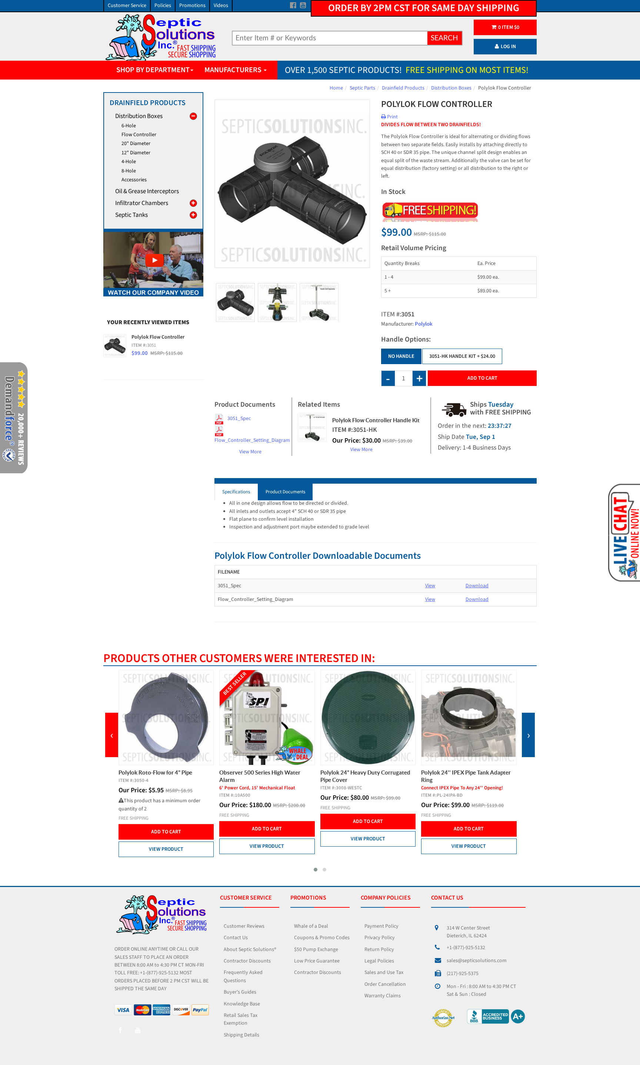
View (430, 585)
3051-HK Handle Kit (462, 356)
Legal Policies (379, 961)
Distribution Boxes (451, 88)
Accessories (134, 180)
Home (336, 88)
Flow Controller (138, 134)
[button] (315, 869)
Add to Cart (482, 378)
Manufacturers (233, 70)
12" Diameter (135, 153)
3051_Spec (239, 418)
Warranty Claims (382, 996)
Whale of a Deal (311, 926)
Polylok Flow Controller (157, 337)
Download (477, 585)
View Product (166, 849)
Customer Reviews (244, 926)
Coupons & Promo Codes (322, 937)
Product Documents (285, 491)
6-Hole (128, 126)
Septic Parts (362, 88)
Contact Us (236, 937)
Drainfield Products (403, 88)
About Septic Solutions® (250, 949)
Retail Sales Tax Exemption (240, 1019)
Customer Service (127, 5)
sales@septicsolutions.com (477, 960)
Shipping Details (241, 1035)
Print (392, 117)
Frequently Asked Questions (243, 976)
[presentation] (111, 735)
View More (250, 452)
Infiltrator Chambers (141, 203)
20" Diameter (135, 143)
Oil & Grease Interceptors (147, 191)
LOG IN (508, 46)
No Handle (401, 356)
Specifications (236, 491)
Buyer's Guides (240, 992)
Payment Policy (381, 926)
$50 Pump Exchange (316, 949)
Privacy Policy (379, 937)
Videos (221, 5)
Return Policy (379, 949)
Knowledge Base (242, 1004)
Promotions (192, 5)
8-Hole (128, 171)
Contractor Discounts (247, 961)
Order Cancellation (385, 984)
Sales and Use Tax (383, 972)
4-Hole (128, 161)
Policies (162, 5)
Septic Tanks (131, 215)
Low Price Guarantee (317, 961)
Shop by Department (153, 70)
